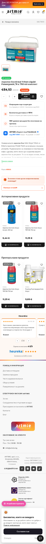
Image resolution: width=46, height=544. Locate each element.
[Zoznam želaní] (38, 12)
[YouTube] (33, 468)
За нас (5, 399)
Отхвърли (7, 538)
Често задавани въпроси (13, 379)
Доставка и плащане (11, 371)
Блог (4, 415)
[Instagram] (27, 468)
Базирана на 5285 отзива (23, 356)
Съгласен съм (23, 531)
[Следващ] (29, 341)
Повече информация (12, 525)
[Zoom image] (21, 49)
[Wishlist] (42, 96)
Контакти (6, 411)
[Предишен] (17, 341)
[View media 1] (5, 67)
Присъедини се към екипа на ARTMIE (18, 407)
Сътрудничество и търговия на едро (17, 403)
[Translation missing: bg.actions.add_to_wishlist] (19, 203)
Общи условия (8, 383)
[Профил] (33, 12)
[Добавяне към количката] (11, 245)
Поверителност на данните (13, 387)
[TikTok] (39, 468)
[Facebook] (22, 468)
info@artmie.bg (11, 448)
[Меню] (2, 12)
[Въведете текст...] (28, 12)
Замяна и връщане (10, 375)
